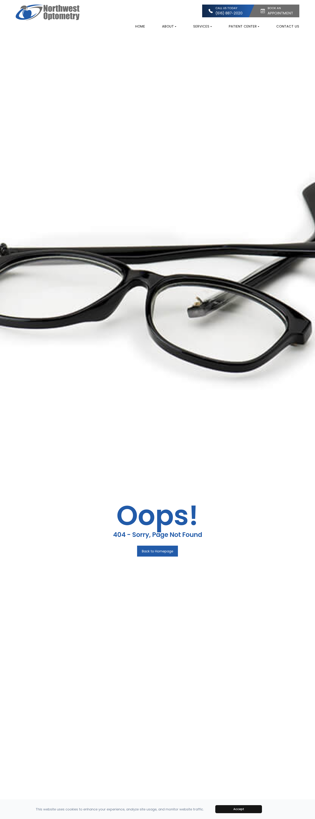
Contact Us (287, 26)
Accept (238, 809)
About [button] (168, 26)
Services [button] (201, 26)
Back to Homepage (157, 551)
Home (140, 26)
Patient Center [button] (243, 26)
